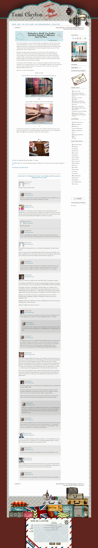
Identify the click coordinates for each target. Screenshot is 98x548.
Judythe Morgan (75, 163)
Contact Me (56, 24)
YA (12, 164)
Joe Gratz (38, 122)
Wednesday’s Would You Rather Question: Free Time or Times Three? (79, 108)
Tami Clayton (27, 15)
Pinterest (78, 38)
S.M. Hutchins (75, 179)
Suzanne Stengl (28, 435)
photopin (44, 95)
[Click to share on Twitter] (46, 151)
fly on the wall (24, 163)
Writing (36, 160)
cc (46, 95)
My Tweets (73, 205)
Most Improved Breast (43, 24)
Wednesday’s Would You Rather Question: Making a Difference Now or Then (41, 35)
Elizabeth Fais (27, 207)
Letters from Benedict (79, 79)
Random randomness (77, 130)
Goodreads (80, 38)
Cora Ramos (75, 148)
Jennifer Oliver (75, 159)
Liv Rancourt (75, 173)
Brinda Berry (75, 146)
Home (14, 24)
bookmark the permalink (20, 167)
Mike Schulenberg (76, 175)
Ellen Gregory (75, 153)
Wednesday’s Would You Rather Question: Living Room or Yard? (79, 115)
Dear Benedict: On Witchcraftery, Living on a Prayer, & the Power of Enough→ (70, 28)
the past (53, 163)
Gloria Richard (28, 276)
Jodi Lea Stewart (28, 354)
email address (31, 528)
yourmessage (31, 531)
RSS (83, 38)
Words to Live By (76, 91)
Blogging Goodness (76, 124)
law (43, 163)
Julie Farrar (74, 165)
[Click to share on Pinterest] (32, 145)
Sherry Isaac (27, 223)
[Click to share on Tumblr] (33, 154)
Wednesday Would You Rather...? (26, 160)
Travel (73, 132)
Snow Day (74, 104)
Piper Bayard (75, 177)
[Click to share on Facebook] (34, 149)
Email (85, 38)
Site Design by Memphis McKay (86, 515)
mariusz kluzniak (38, 95)
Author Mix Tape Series (77, 122)
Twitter (75, 38)
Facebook (73, 38)
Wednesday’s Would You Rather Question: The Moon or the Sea (79, 95)
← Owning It (17, 27)
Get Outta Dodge (28, 24)
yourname (32, 525)
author (18, 163)
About (19, 24)
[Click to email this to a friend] (46, 145)
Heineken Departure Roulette (35, 163)
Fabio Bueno (75, 155)
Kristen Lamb (75, 169)
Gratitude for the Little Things (79, 111)
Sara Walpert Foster (76, 182)
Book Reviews (75, 126)
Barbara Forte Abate (76, 144)
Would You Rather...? (60, 163)
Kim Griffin (27, 459)
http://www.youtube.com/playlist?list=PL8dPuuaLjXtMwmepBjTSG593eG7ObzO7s (38, 346)
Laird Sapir (74, 171)
